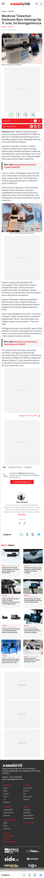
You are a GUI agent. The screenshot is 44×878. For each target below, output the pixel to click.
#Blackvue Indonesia (15, 467)
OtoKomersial (28, 823)
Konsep (6, 794)
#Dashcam (28, 467)
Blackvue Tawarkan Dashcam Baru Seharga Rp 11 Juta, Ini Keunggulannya (21, 19)
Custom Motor (8, 812)
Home (3, 11)
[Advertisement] (22, 89)
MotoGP (26, 791)
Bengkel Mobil (28, 815)
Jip (4, 799)
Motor (5, 791)
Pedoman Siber (9, 842)
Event (5, 796)
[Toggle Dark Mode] (41, 4)
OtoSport (26, 785)
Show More (22, 515)
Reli (24, 794)
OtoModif (7, 807)
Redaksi (6, 839)
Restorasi (6, 815)
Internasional (27, 796)
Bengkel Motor (28, 818)
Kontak (6, 833)
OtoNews (7, 785)
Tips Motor (27, 812)
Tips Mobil (27, 810)
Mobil (5, 788)
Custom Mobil (8, 810)
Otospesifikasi (9, 820)
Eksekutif (6, 802)
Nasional (26, 799)
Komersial (6, 828)
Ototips (26, 807)
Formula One (27, 788)
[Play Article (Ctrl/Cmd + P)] (31, 126)
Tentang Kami (8, 836)
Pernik (11, 11)
